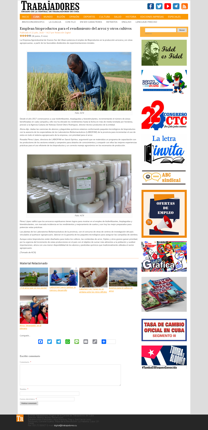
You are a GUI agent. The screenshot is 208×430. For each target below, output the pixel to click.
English (126, 22)
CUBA (36, 16)
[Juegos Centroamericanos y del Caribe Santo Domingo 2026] (164, 94)
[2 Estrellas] (23, 35)
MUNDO (48, 16)
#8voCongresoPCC (33, 22)
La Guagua (55, 22)
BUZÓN (61, 16)
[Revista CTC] (164, 311)
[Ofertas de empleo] (164, 214)
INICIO (25, 16)
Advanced (148, 33)
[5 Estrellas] (30, 35)
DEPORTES (89, 16)
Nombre (24, 389)
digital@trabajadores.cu (65, 425)
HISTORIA (131, 16)
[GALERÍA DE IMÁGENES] (164, 270)
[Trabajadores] (19, 418)
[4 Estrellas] (28, 35)
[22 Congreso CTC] (164, 129)
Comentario (25, 362)
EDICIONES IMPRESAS (152, 16)
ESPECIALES (174, 16)
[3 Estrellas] (25, 35)
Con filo (70, 22)
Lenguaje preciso (146, 22)
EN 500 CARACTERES (91, 22)
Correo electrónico (28, 399)
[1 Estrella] (21, 35)
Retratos (111, 22)
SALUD (117, 16)
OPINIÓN (74, 16)
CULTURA (104, 16)
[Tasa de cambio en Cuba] (164, 340)
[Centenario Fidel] (164, 64)
